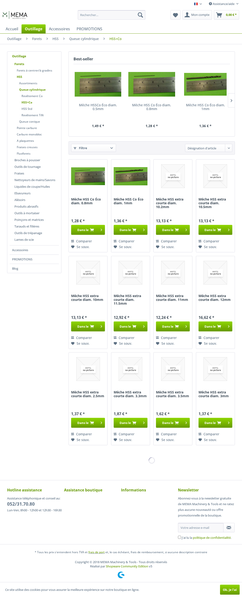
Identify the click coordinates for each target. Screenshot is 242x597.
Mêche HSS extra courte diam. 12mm (215, 298)
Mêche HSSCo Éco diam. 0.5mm (98, 107)
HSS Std (27, 109)
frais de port (96, 552)
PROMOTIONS (22, 259)
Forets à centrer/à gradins (34, 70)
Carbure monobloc (29, 134)
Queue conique (29, 122)
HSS (19, 77)
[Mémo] (175, 15)
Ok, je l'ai (230, 590)
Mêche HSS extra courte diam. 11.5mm (127, 300)
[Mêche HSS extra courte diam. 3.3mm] (130, 369)
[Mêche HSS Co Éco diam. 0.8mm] (151, 84)
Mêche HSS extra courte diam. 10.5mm (212, 203)
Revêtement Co (32, 96)
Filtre (82, 148)
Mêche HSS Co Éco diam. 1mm (205, 107)
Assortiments (28, 83)
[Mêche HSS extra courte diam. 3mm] (215, 369)
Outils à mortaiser (26, 213)
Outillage (19, 56)
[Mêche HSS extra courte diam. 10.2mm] (173, 176)
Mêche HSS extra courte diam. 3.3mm (130, 394)
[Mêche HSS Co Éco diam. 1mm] (205, 84)
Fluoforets (23, 153)
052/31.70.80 (21, 504)
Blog (15, 268)
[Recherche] (140, 15)
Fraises (19, 173)
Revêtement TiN (32, 115)
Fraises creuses (27, 147)
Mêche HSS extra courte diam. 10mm (87, 298)
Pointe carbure (27, 128)
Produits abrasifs (26, 206)
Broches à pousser (27, 160)
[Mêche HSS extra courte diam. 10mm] (88, 272)
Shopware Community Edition (127, 566)
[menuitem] (112, 15)
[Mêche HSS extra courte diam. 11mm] (173, 272)
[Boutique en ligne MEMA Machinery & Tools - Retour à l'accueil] (15, 16)
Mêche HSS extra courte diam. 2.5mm (87, 394)
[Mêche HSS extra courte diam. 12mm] (215, 272)
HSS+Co (27, 102)
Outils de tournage (27, 167)
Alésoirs (19, 200)
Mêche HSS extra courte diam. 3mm (214, 394)
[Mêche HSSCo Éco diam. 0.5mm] (98, 84)
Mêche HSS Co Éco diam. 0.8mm (151, 107)
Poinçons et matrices (29, 220)
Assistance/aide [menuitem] (223, 4)
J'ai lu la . (206, 537)
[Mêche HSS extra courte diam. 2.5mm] (88, 369)
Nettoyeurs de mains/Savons (34, 180)
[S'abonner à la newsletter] (229, 527)
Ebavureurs (22, 193)
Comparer (83, 241)
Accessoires (20, 250)
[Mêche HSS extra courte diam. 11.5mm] (130, 272)
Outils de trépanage (28, 233)
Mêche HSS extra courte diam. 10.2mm (169, 203)
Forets (19, 64)
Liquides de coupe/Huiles (32, 186)
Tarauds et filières (26, 226)
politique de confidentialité (212, 537)
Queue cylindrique (32, 90)
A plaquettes (25, 141)
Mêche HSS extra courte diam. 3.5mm (172, 394)
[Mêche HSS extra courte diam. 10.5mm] (215, 176)
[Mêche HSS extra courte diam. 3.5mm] (173, 369)
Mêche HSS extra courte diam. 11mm (172, 298)
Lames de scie (24, 239)
